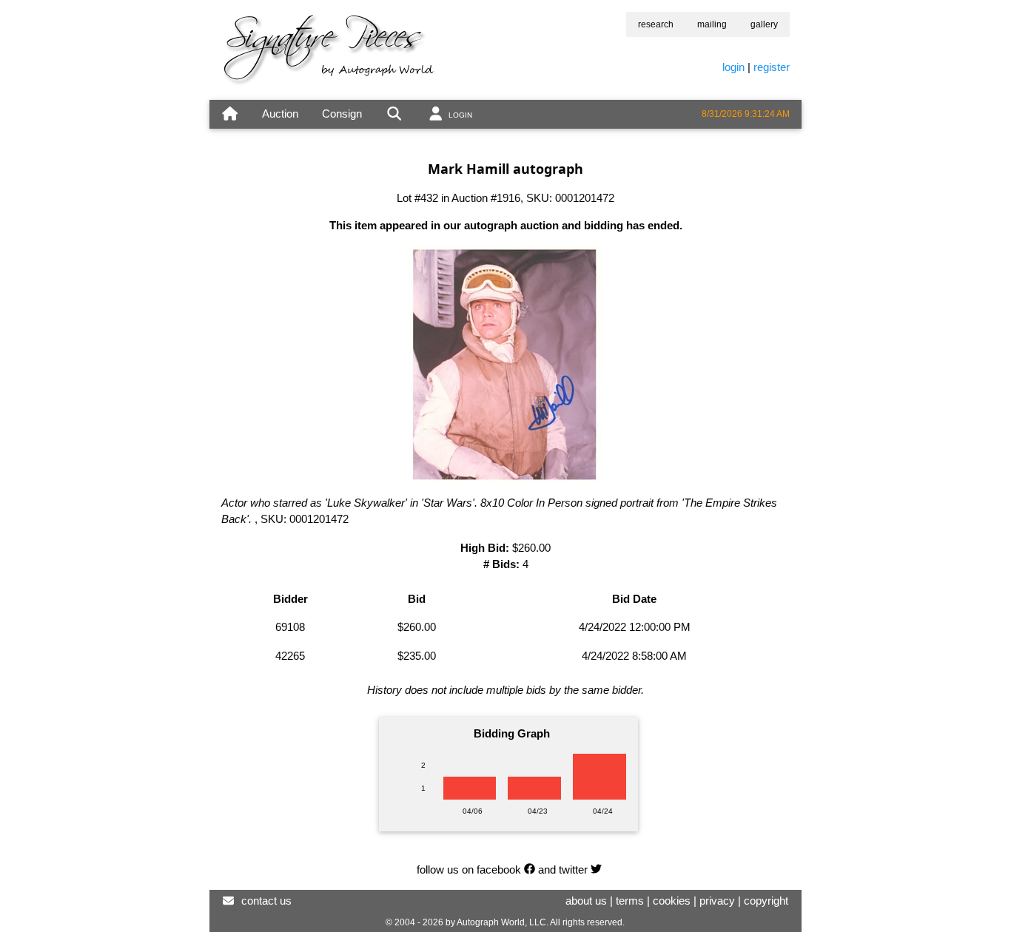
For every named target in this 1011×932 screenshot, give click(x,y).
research (656, 24)
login (733, 67)
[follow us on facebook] (529, 869)
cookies (672, 900)
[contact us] (228, 900)
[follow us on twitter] (596, 869)
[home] (229, 114)
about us (586, 900)
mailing (712, 24)
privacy (717, 900)
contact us (266, 900)
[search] (394, 114)
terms (630, 900)
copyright (766, 900)
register (771, 67)
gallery (764, 24)
